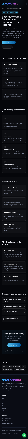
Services (4, 401)
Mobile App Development (8, 420)
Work (3, 403)
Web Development (7, 369)
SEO (24, 366)
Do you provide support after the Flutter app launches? (14, 319)
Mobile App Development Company (11, 366)
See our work (7, 46)
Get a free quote (9, 42)
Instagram (16, 433)
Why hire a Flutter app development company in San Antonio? (14, 300)
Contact (3, 410)
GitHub (8, 433)
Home (3, 8)
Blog (3, 405)
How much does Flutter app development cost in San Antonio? (14, 312)
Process (4, 408)
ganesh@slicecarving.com (14, 350)
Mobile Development (10, 8)
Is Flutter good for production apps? (14, 306)
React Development (19, 369)
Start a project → (14, 345)
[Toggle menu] (25, 3)
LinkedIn (4, 433)
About (3, 398)
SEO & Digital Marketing (7, 423)
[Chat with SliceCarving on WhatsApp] (24, 435)
